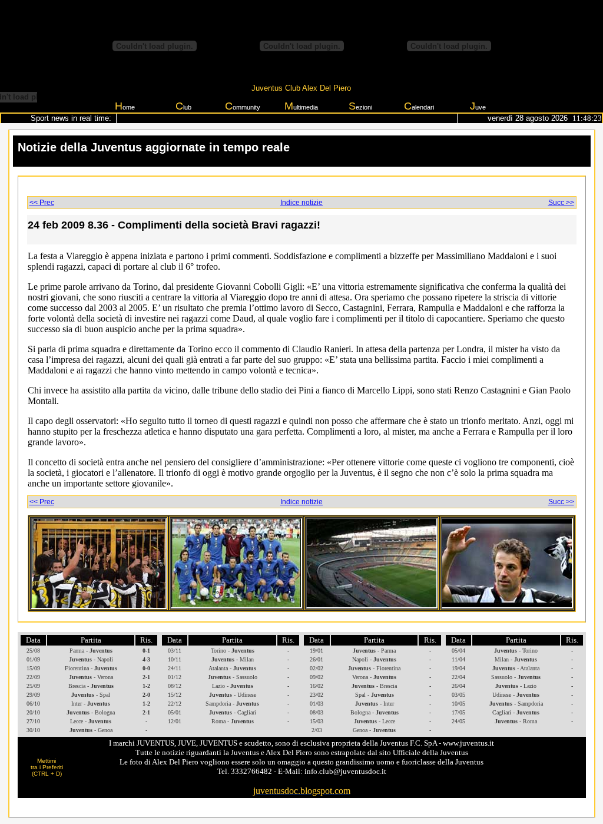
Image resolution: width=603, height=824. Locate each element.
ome (125, 106)
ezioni (360, 106)
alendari (419, 106)
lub (183, 106)
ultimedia (301, 106)
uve (478, 106)
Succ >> (561, 202)
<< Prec (41, 202)
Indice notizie (301, 202)
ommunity (242, 106)
